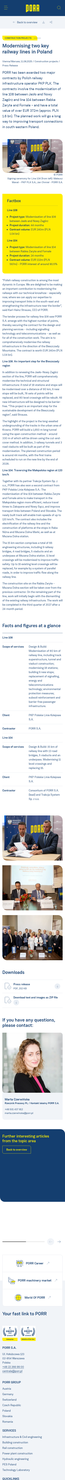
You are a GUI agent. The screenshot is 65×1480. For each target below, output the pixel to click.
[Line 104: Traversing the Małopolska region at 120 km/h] (32, 838)
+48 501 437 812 (14, 1109)
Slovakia (7, 1416)
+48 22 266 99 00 (13, 1367)
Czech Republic (11, 1405)
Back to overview (26, 22)
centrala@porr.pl (12, 1371)
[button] (6, 7)
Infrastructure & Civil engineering (22, 1437)
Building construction (15, 1442)
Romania (7, 1421)
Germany (7, 1394)
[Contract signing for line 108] (32, 937)
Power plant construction (17, 1453)
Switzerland (9, 1399)
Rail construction (12, 1448)
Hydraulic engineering (15, 1459)
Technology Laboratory (16, 1470)
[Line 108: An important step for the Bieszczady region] (32, 887)
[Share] (51, 22)
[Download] (43, 22)
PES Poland (9, 1464)
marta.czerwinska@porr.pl (19, 1113)
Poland (6, 1410)
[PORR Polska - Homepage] (32, 8)
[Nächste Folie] (59, 1241)
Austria (6, 1388)
